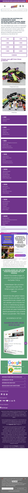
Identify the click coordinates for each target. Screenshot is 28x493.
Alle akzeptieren (7, 488)
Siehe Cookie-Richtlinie (10, 485)
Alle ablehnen (20, 488)
